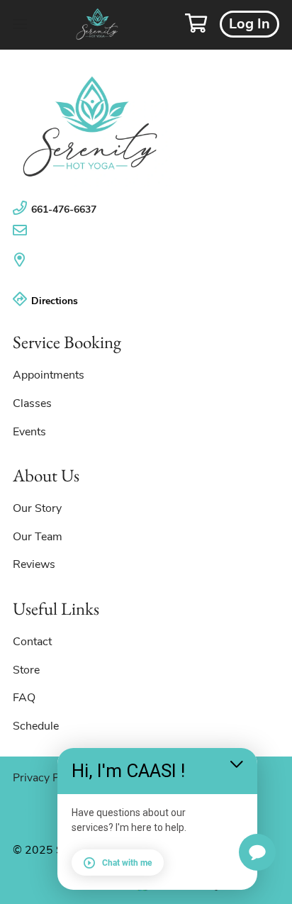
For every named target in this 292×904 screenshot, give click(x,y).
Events (29, 432)
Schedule (36, 726)
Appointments (48, 375)
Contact (32, 641)
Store (26, 670)
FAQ (24, 697)
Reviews (34, 564)
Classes (32, 403)
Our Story (37, 508)
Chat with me (127, 863)
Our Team (37, 537)
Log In (249, 23)
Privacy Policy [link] (48, 778)
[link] (146, 126)
